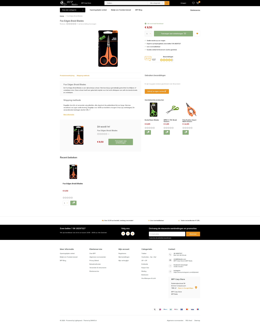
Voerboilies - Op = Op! (148, 257)
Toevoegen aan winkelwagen (121, 142)
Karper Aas (145, 268)
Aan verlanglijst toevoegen (197, 33)
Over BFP (92, 253)
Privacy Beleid (94, 260)
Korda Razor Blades (152, 120)
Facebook (123, 234)
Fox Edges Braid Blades (73, 183)
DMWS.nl (93, 320)
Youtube (132, 234)
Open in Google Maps (186, 288)
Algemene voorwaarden (97, 257)
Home (62, 16)
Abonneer (193, 234)
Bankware (144, 275)
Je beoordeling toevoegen (87, 24)
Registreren (122, 253)
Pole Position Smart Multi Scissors (189, 120)
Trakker (143, 253)
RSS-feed (189, 320)
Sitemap (197, 320)
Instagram (128, 234)
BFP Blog (138, 10)
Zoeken (167, 3)
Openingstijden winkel (98, 10)
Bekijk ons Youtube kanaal (121, 10)
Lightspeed (78, 320)
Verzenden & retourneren (97, 268)
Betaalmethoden (95, 264)
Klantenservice (195, 10)
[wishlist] (193, 3)
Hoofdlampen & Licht (148, 278)
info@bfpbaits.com (180, 259)
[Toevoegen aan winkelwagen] (73, 203)
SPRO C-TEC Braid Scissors (170, 120)
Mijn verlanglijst (124, 260)
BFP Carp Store (86, 3)
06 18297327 (178, 253)
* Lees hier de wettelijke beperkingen (160, 238)
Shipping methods (83, 75)
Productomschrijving (67, 75)
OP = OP (144, 260)
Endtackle (144, 264)
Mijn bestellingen (124, 257)
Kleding (143, 271)
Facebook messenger (181, 265)
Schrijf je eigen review (156, 91)
